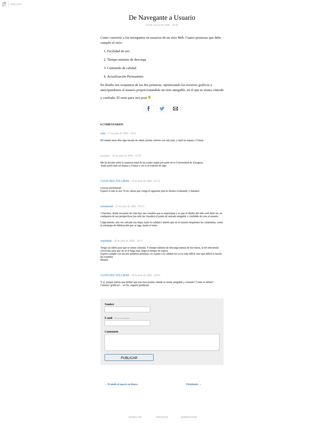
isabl (103, 133)
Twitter (162, 108)
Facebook (148, 108)
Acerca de (135, 417)
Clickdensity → (193, 384)
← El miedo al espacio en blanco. (121, 384)
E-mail (117, 317)
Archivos (162, 417)
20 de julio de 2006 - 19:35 (162, 25)
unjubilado (106, 240)
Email (175, 108)
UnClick (16, 4)
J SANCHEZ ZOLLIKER (115, 180)
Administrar (189, 417)
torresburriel (107, 206)
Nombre (109, 304)
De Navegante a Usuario (162, 17)
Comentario (111, 331)
